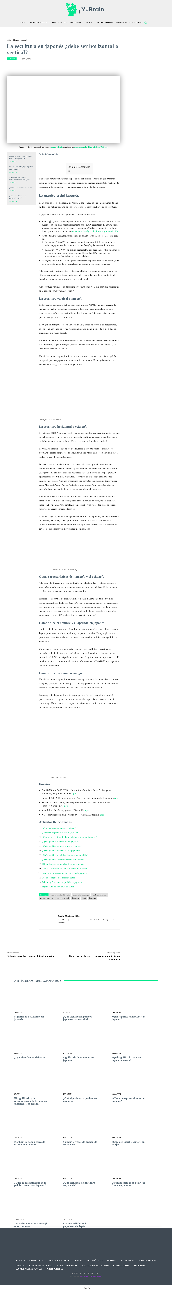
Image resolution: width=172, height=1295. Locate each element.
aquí (73, 793)
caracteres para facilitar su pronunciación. (95, 231)
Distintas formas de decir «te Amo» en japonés (64, 868)
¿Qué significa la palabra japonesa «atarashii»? (65, 855)
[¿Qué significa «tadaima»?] (37, 1042)
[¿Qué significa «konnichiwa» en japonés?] (86, 1167)
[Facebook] (80, 1240)
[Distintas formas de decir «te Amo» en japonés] (135, 1167)
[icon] (151, 23)
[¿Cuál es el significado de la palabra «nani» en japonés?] (37, 1167)
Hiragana (75, 898)
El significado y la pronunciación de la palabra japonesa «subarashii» (30, 1101)
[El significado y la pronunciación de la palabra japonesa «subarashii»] (37, 1083)
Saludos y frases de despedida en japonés (62, 882)
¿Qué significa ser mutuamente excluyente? (63, 859)
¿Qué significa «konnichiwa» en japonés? (62, 845)
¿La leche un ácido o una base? (20, 188)
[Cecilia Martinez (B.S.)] (48, 920)
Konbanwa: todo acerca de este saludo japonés (64, 873)
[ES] (21, 223)
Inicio (9, 40)
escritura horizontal (99, 895)
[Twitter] (92, 1240)
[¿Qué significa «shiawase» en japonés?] (135, 1001)
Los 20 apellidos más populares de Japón (75, 1225)
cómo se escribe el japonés (60, 895)
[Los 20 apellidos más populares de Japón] (86, 1208)
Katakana (92, 898)
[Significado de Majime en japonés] (37, 1001)
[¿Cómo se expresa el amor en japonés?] (135, 1083)
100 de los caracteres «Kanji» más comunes (63, 863)
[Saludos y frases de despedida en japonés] (86, 1126)
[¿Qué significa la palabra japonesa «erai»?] (135, 1042)
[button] (145, 22)
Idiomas (16, 40)
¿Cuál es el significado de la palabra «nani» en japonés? (69, 836)
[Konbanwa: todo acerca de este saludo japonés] (37, 1126)
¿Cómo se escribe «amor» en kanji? (59, 827)
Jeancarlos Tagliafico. (91, 1276)
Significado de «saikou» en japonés (59, 886)
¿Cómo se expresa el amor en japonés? (60, 832)
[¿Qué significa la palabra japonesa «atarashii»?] (86, 1001)
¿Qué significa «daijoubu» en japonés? (61, 841)
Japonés (24, 40)
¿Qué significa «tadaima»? (29, 1057)
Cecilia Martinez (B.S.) (50, 154)
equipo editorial (57, 147)
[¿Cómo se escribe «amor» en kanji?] (135, 1126)
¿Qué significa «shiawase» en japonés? (61, 850)
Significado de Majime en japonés (29, 1018)
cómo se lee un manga (81, 895)
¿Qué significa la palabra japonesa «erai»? (126, 1059)
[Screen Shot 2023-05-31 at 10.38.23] (21, 211)
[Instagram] (86, 1240)
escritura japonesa (46, 898)
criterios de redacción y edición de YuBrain (90, 147)
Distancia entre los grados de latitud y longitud (31, 956)
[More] (95, 65)
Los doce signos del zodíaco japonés (60, 877)
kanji (84, 898)
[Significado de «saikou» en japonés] (86, 1042)
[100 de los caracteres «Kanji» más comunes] (37, 1208)
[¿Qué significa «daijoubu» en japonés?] (86, 1083)
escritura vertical (63, 898)
